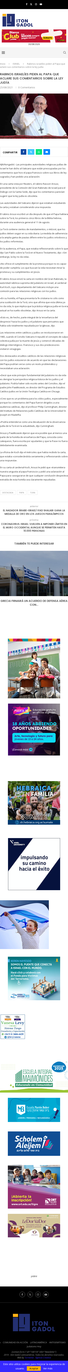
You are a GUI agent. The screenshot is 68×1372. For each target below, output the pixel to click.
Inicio (2, 63)
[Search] (64, 53)
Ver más (47, 1368)
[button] (3, 581)
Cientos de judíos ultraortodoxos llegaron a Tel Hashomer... (34, 603)
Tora (32, 492)
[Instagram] (36, 4)
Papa (21, 492)
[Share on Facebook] (23, 152)
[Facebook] (26, 4)
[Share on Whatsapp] (39, 152)
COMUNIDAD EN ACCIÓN (15, 1342)
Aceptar (33, 1368)
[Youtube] (41, 4)
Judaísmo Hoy (34, 1346)
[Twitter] (31, 4)
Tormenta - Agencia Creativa (38, 1357)
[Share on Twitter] (31, 152)
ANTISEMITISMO (57, 1342)
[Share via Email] (46, 152)
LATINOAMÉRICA (38, 1342)
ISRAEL (16, 63)
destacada (7, 492)
